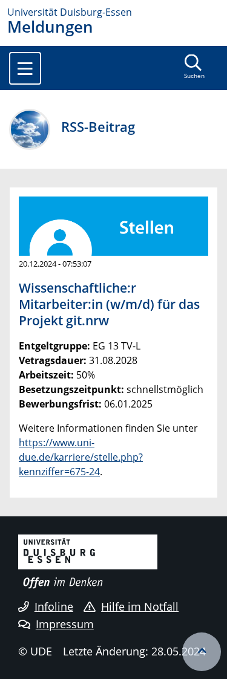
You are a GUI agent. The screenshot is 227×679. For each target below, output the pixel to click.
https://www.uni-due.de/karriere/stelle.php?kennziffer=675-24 (81, 457)
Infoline (54, 606)
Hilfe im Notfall (140, 606)
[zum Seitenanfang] (201, 651)
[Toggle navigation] (25, 68)
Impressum (65, 624)
